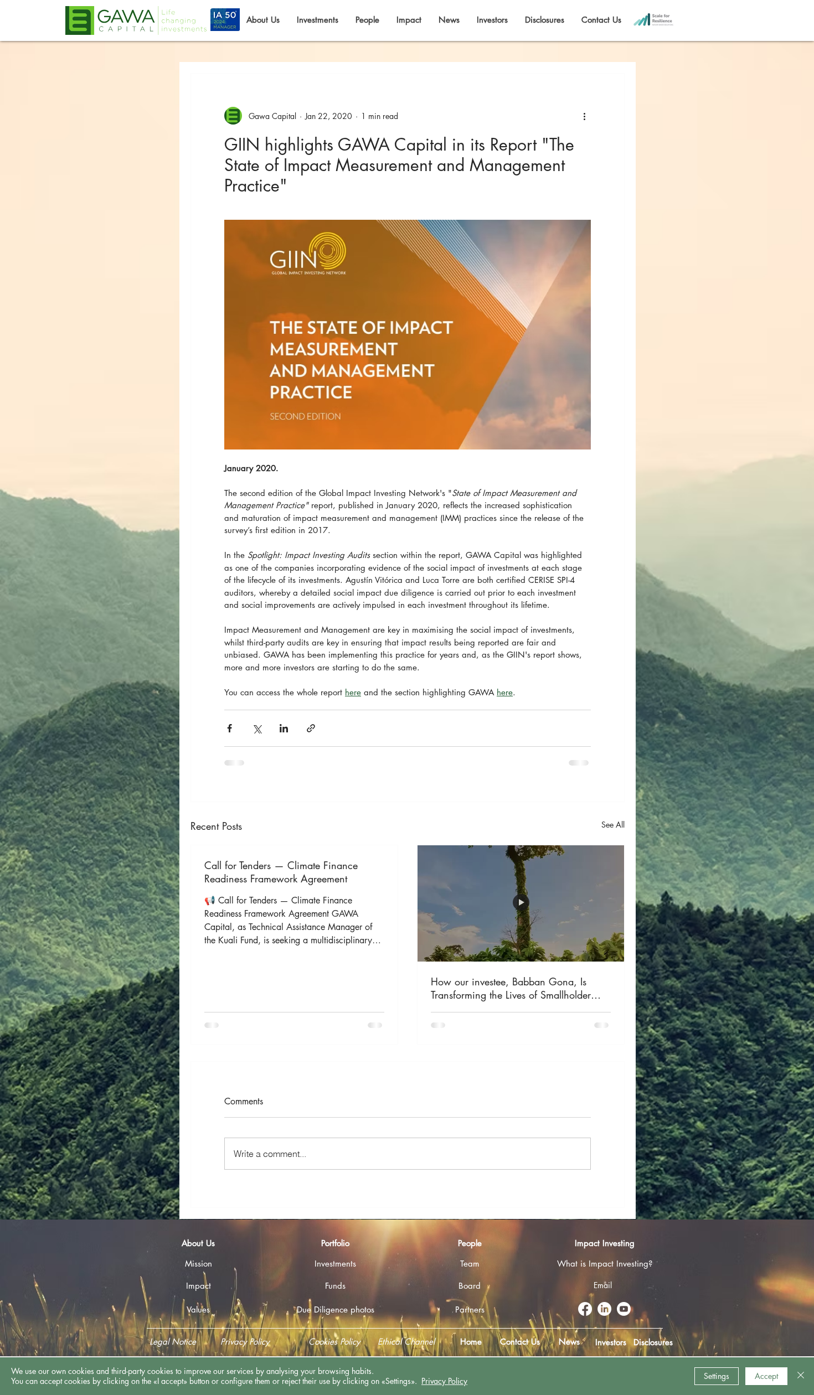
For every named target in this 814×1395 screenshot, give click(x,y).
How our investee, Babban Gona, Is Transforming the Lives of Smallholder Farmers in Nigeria (511, 988)
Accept (766, 1376)
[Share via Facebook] (229, 728)
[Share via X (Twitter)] (256, 728)
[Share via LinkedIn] (284, 728)
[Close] (800, 1376)
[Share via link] (311, 728)
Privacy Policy (444, 1381)
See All (613, 824)
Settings (716, 1376)
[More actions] (584, 115)
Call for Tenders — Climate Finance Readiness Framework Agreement (281, 872)
